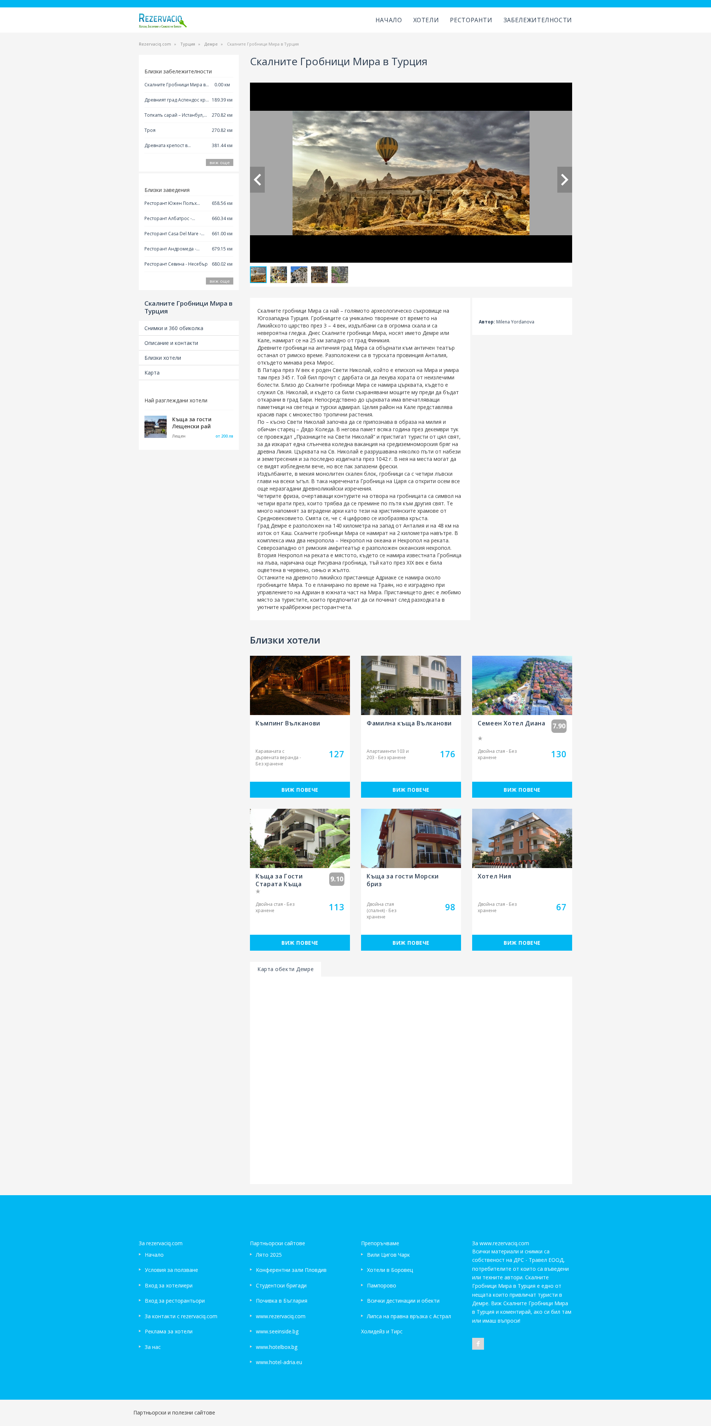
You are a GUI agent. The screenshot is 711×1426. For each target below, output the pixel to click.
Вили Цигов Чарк (388, 1254)
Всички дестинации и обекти (403, 1300)
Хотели (426, 20)
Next (564, 180)
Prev (257, 180)
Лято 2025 (269, 1254)
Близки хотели (162, 357)
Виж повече (299, 789)
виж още (220, 162)
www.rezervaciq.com (281, 1316)
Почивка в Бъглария (281, 1300)
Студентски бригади (281, 1285)
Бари (306, 399)
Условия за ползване (171, 1269)
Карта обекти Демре (285, 969)
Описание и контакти (171, 342)
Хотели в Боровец (390, 1269)
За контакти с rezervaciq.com (181, 1316)
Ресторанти (471, 20)
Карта (152, 372)
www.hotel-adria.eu (279, 1362)
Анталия (413, 525)
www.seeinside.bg (277, 1331)
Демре (211, 44)
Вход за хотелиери (169, 1285)
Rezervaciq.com (155, 44)
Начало (388, 20)
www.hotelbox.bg (276, 1346)
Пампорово (381, 1285)
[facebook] (478, 1344)
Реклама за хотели (169, 1331)
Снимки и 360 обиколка (173, 328)
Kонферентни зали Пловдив (291, 1269)
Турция (187, 44)
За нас (153, 1346)
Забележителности (538, 20)
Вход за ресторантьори (175, 1300)
